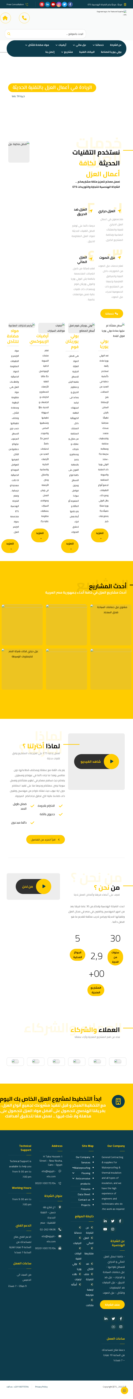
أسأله (74, 1284)
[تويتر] (64, 4)
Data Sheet (84, 1194)
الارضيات (77, 1243)
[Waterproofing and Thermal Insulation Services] (110, 18)
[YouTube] (105, 1229)
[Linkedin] (105, 1221)
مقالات (90, 1305)
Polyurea (85, 1189)
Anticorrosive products (83, 1181)
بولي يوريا (77, 1266)
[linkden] (47, 4)
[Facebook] (120, 1221)
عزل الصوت (107, 258)
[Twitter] (112, 1221)
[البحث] (8, 33)
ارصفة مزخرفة (90, 1292)
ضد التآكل (90, 1266)
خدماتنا (78, 1232)
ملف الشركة (89, 1277)
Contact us (84, 1199)
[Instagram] (112, 1229)
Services (85, 1162)
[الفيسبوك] (70, 4)
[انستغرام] (58, 4)
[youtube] (53, 4)
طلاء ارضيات (77, 1277)
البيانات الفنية (78, 1256)
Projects (85, 1205)
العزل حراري (106, 211)
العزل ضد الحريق (80, 211)
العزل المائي (82, 259)
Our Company (83, 1157)
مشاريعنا (89, 1253)
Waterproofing (82, 1167)
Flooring (85, 1173)
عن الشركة (90, 1230)
